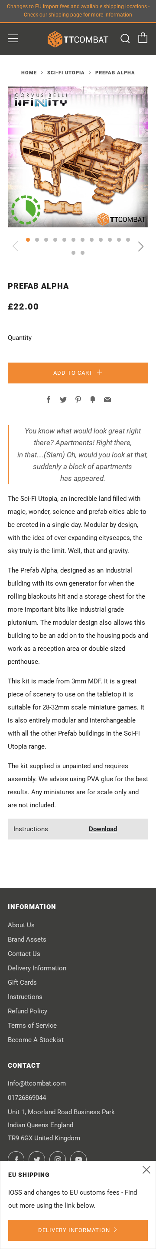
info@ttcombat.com (37, 1083)
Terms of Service (32, 1025)
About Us (21, 925)
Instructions (25, 997)
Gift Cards (22, 982)
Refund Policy (27, 1011)
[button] (28, 240)
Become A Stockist (36, 1040)
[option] (78, 157)
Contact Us (24, 954)
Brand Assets (27, 939)
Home (29, 73)
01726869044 (27, 1098)
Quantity (20, 338)
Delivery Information (37, 968)
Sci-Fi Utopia (66, 73)
